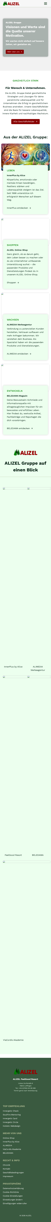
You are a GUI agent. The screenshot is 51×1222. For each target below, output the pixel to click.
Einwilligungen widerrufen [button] (15, 1203)
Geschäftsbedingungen (13, 1172)
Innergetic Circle (10, 1122)
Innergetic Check (11, 1111)
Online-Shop (8, 1138)
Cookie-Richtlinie (11, 1192)
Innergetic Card (10, 1118)
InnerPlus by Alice (11, 1142)
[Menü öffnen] (45, 3)
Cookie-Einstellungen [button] (13, 1196)
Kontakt (6, 1169)
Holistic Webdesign (11, 1126)
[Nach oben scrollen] (46, 1220)
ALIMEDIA (7, 1145)
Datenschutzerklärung (13, 1188)
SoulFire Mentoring (12, 1115)
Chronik (6, 1165)
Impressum (8, 1176)
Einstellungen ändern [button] (13, 1200)
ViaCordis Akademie (12, 1149)
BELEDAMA (8, 1153)
